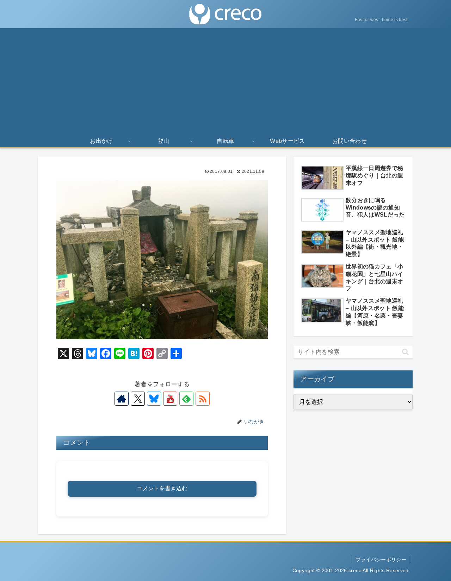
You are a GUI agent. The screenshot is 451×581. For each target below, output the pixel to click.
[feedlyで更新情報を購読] (186, 399)
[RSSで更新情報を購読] (203, 399)
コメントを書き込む (162, 488)
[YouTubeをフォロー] (170, 399)
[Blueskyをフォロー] (154, 399)
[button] (405, 352)
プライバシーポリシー (381, 559)
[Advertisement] (225, 81)
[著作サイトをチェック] (122, 399)
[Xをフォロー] (138, 399)
